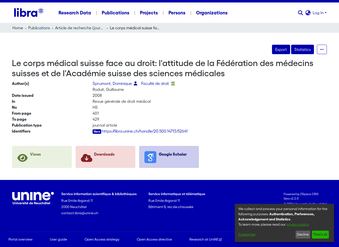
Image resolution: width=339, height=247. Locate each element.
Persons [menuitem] (177, 12)
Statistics (302, 49)
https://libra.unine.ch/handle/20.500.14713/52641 (145, 131)
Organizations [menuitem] (212, 12)
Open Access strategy (102, 239)
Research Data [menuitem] (75, 12)
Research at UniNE (203, 239)
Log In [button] (319, 12)
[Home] (29, 12)
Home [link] (17, 28)
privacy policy (297, 224)
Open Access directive (154, 239)
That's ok (320, 234)
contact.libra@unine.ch (79, 213)
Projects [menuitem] (149, 12)
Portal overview (20, 239)
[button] (301, 13)
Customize (246, 234)
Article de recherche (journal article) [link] (80, 28)
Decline (303, 234)
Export (281, 49)
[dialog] (284, 223)
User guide (58, 239)
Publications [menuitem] (115, 12)
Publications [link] (39, 28)
